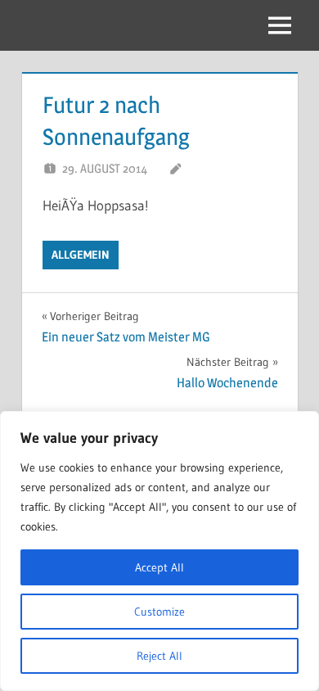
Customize (159, 611)
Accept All (159, 567)
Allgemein (81, 254)
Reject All (159, 655)
